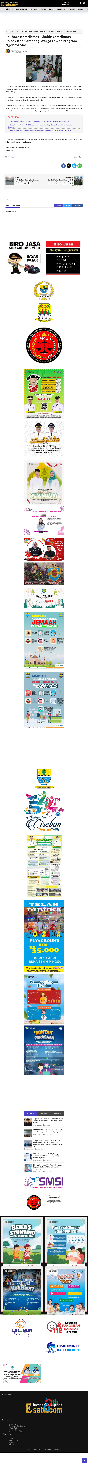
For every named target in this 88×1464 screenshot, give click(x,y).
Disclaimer (12, 1424)
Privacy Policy (13, 1428)
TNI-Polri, (27, 52)
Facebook (77, 205)
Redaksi (11, 1442)
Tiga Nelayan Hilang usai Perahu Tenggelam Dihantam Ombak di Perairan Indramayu (40, 121)
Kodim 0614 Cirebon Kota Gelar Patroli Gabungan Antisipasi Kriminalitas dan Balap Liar (41, 130)
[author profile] (8, 51)
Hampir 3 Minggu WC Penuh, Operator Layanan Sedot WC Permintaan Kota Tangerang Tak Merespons (47, 1167)
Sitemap (11, 1438)
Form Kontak (13, 1440)
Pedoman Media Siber (16, 1432)
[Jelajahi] (83, 3)
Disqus (67, 205)
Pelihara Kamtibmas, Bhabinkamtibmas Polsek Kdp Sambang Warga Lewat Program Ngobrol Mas (41, 41)
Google (58, 205)
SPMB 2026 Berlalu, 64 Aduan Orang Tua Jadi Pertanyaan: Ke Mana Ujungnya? (48, 1131)
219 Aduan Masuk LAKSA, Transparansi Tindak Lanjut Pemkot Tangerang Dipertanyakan (48, 1156)
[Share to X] (69, 165)
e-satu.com (32, 1449)
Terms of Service (15, 1430)
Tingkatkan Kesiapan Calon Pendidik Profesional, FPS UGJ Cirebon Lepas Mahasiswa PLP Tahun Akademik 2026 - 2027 (48, 1143)
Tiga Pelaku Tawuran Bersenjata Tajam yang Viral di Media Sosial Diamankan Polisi (48, 1120)
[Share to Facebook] (63, 165)
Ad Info (11, 1444)
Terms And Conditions (17, 1426)
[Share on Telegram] (74, 165)
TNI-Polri (11, 157)
